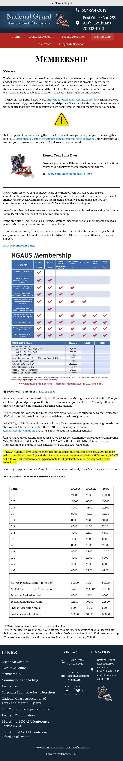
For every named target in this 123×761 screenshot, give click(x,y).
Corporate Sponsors (72, 44)
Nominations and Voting (20, 680)
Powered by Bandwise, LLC (61, 754)
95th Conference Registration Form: (28, 709)
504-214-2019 (93, 10)
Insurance (44, 44)
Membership (102, 36)
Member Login (63, 3)
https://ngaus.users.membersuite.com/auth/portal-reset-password (55, 138)
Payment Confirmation (18, 715)
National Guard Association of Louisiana (66, 747)
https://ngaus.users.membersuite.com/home (72, 99)
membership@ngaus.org (21, 430)
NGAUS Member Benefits (19, 245)
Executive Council (74, 36)
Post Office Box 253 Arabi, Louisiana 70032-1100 (99, 23)
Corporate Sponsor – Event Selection (28, 692)
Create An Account (41, 36)
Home (16, 36)
